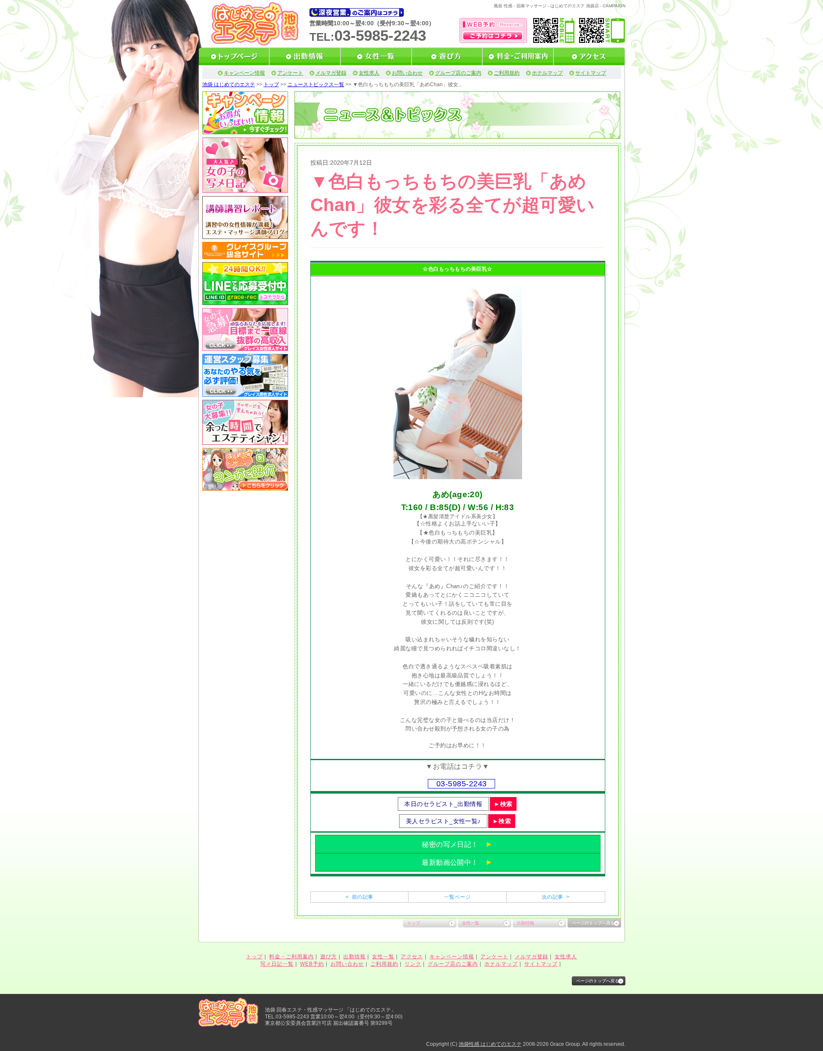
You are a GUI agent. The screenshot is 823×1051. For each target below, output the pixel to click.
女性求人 (369, 73)
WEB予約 (312, 964)
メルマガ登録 (330, 73)
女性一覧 (470, 923)
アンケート (290, 73)
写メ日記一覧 (277, 964)
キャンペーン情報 (244, 73)
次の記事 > (555, 897)
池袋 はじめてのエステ (228, 85)
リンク (413, 964)
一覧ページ (457, 897)
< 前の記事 (359, 897)
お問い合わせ (407, 73)
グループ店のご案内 (458, 73)
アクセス (412, 957)
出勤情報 (525, 923)
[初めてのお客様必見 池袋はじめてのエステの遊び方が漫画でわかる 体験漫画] (245, 488)
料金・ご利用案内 (291, 957)
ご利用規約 (507, 73)
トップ (271, 85)
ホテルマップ (547, 73)
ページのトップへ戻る (593, 923)
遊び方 (328, 957)
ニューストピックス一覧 (316, 85)
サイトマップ (590, 73)
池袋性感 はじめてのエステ (490, 1044)
